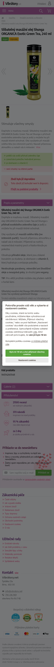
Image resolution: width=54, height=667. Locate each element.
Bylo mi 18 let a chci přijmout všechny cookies (27, 353)
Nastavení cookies (27, 360)
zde (35, 332)
